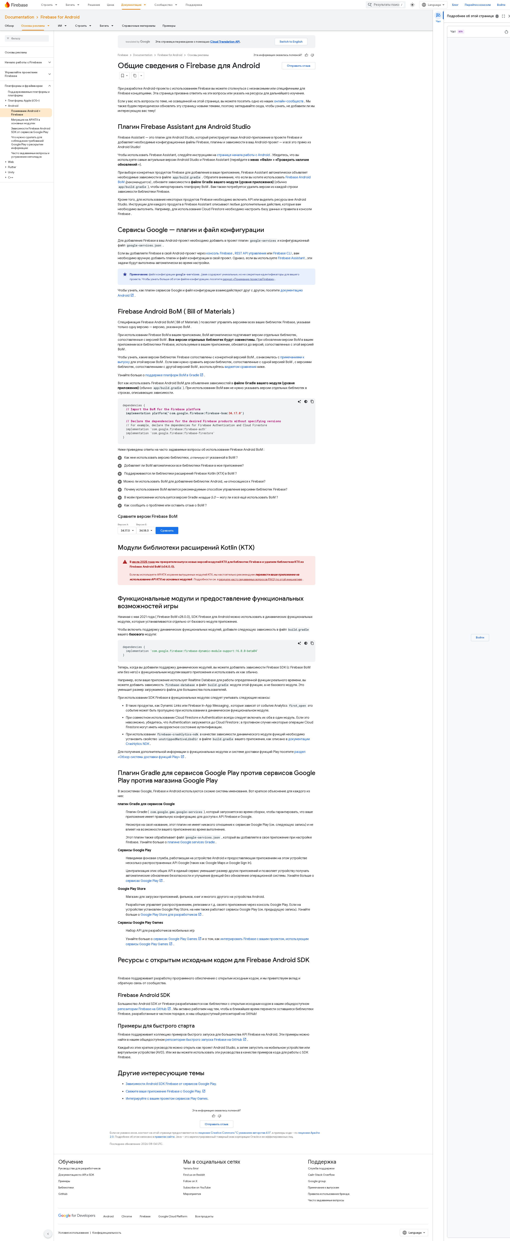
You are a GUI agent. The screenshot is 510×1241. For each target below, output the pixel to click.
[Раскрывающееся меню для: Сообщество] (177, 5)
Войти (501, 5)
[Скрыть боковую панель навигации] (48, 1234)
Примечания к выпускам (323, 1187)
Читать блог (191, 1168)
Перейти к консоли (478, 5)
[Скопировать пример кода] (312, 401)
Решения (94, 5)
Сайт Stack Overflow (321, 1175)
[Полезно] (306, 55)
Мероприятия (192, 1194)
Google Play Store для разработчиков (169, 915)
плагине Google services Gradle (191, 842)
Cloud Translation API (225, 41)
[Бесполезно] (312, 55)
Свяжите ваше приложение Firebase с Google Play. (163, 1091)
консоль (219, 253)
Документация (131, 5)
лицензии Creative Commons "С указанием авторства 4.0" (234, 1132)
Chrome (127, 1216)
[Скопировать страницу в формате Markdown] (135, 75)
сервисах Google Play (142, 881)
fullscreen (503, 16)
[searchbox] (27, 38)
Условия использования (73, 1232)
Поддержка (194, 5)
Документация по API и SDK (76, 1175)
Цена (110, 5)
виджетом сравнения (240, 367)
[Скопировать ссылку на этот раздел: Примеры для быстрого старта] (199, 1026)
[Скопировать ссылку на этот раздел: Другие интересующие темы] (208, 1073)
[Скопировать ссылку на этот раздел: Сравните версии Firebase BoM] (182, 516)
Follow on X (190, 1181)
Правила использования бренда (328, 1194)
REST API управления (250, 253)
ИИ (60, 25)
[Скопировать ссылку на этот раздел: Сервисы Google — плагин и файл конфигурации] (268, 230)
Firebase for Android (59, 17)
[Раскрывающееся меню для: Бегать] (79, 5)
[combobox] (386, 4)
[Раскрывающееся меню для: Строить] (57, 5)
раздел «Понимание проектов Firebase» (249, 279)
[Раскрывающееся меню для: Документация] (146, 5)
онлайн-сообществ (288, 101)
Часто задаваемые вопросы (326, 1200)
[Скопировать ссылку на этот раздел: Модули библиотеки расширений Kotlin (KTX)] (259, 548)
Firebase (123, 55)
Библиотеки (66, 1187)
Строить (47, 5)
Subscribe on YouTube (197, 1187)
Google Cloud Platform (172, 1216)
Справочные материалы (138, 25)
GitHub (62, 1194)
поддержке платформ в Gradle (172, 375)
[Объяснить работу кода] (299, 401)
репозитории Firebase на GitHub (142, 1009)
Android (108, 1216)
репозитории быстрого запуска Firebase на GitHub (203, 1040)
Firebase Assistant (291, 258)
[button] (23, 62)
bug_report (497, 16)
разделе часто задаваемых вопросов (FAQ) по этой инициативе (260, 579)
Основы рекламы (33, 25)
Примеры (169, 25)
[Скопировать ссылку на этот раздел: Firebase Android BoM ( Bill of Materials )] (238, 312)
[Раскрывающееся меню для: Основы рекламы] (49, 25)
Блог (455, 5)
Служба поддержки (321, 1168)
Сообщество (163, 5)
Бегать (70, 5)
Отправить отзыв (298, 65)
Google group (317, 1181)
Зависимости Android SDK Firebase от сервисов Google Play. (171, 1084)
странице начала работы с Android (243, 155)
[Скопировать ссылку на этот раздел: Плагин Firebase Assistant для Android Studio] (255, 127)
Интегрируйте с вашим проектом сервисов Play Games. (167, 1099)
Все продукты (204, 1216)
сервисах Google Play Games (175, 939)
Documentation (19, 17)
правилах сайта (165, 1136)
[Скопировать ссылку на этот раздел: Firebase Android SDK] (174, 995)
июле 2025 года (143, 562)
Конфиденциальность (106, 1232)
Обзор (9, 25)
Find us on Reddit (194, 1175)
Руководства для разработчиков (79, 1168)
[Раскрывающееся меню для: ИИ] (67, 25)
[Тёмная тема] (306, 401)
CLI (282, 253)
